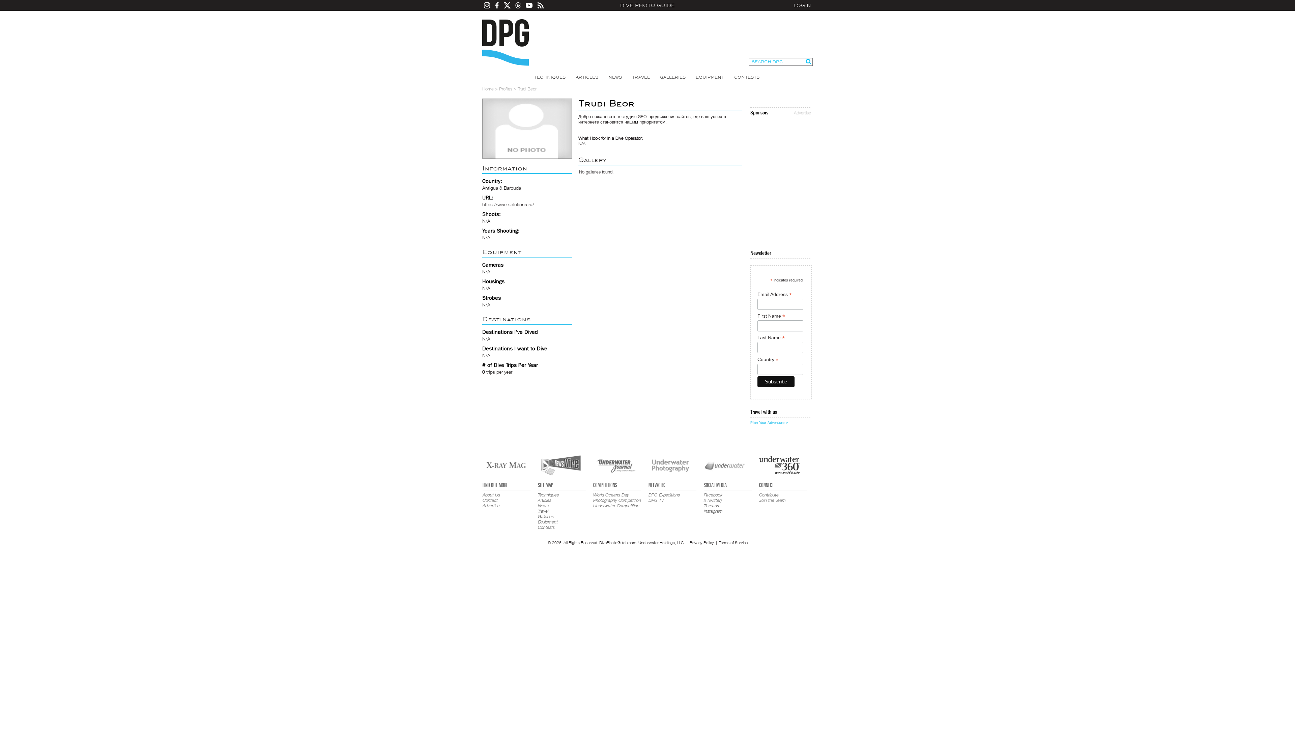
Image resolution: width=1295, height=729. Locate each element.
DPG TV (656, 500)
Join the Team (772, 500)
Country (767, 359)
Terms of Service (733, 542)
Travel (641, 77)
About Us (491, 494)
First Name (771, 316)
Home (488, 88)
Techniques (550, 77)
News (615, 77)
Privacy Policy (702, 542)
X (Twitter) (713, 500)
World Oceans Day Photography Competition (617, 497)
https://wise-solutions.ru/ (508, 204)
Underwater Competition (616, 505)
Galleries (673, 77)
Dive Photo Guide (647, 5)
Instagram (713, 511)
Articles (587, 77)
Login (802, 5)
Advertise (802, 112)
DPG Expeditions (664, 494)
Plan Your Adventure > (769, 422)
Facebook (713, 494)
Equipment (710, 77)
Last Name (771, 337)
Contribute (769, 494)
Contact (490, 500)
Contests (746, 77)
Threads (711, 505)
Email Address (774, 294)
